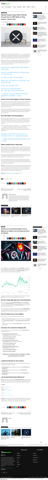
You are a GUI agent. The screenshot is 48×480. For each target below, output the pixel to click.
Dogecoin (18, 464)
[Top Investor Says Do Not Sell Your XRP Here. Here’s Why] (26, 211)
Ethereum (18, 455)
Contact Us (35, 455)
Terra (18, 459)
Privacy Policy (35, 462)
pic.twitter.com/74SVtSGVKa (12, 91)
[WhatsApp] (16, 24)
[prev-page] (1, 219)
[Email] (23, 24)
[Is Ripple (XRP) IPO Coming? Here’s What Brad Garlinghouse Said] (5, 211)
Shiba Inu (18, 453)
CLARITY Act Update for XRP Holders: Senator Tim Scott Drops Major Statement (42, 46)
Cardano (18, 457)
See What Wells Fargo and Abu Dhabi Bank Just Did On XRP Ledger (42, 51)
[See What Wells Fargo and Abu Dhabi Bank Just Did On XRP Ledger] (35, 51)
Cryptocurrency (5, 11)
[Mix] (25, 24)
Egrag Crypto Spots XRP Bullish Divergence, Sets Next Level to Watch (15, 216)
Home (2, 11)
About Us (34, 453)
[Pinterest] (18, 24)
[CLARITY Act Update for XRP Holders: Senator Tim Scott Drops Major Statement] (35, 46)
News (6, 12)
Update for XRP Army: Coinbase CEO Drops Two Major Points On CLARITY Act (42, 28)
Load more (39, 54)
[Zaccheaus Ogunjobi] (5, 198)
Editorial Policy (35, 457)
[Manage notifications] (46, 478)
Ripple (18, 462)
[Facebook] (8, 24)
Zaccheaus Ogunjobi (12, 194)
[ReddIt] (12, 24)
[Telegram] (14, 24)
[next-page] (3, 219)
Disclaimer (35, 459)
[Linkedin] (21, 24)
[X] (10, 24)
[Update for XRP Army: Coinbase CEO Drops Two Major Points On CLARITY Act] (35, 28)
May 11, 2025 (16, 96)
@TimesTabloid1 (22, 136)
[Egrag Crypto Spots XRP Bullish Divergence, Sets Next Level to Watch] (16, 211)
